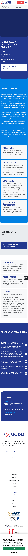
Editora (14, 483)
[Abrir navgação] (26, 2)
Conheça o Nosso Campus (14, 463)
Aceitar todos (14, 548)
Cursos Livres (9, 6)
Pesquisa (14, 474)
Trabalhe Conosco (14, 504)
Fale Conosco (14, 498)
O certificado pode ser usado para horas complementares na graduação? (12, 373)
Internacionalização (14, 480)
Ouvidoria (14, 495)
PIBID (14, 507)
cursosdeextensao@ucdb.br (13, 409)
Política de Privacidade (14, 460)
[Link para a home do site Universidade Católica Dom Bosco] (14, 434)
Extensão (14, 477)
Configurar (14, 552)
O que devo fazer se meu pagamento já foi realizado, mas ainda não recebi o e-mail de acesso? (12, 361)
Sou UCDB (20, 2)
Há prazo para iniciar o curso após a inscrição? (12, 367)
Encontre (14, 466)
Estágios (14, 486)
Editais (14, 501)
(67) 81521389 (8, 414)
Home (2, 6)
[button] (26, 278)
